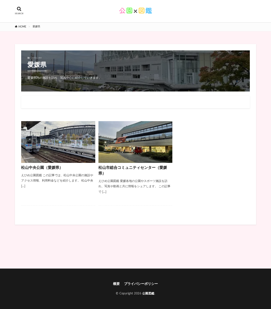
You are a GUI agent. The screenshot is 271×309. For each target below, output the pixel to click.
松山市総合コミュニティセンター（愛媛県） (132, 170)
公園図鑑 (148, 293)
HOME (22, 26)
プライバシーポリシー (141, 283)
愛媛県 (36, 26)
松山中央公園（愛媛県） (42, 168)
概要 (116, 283)
